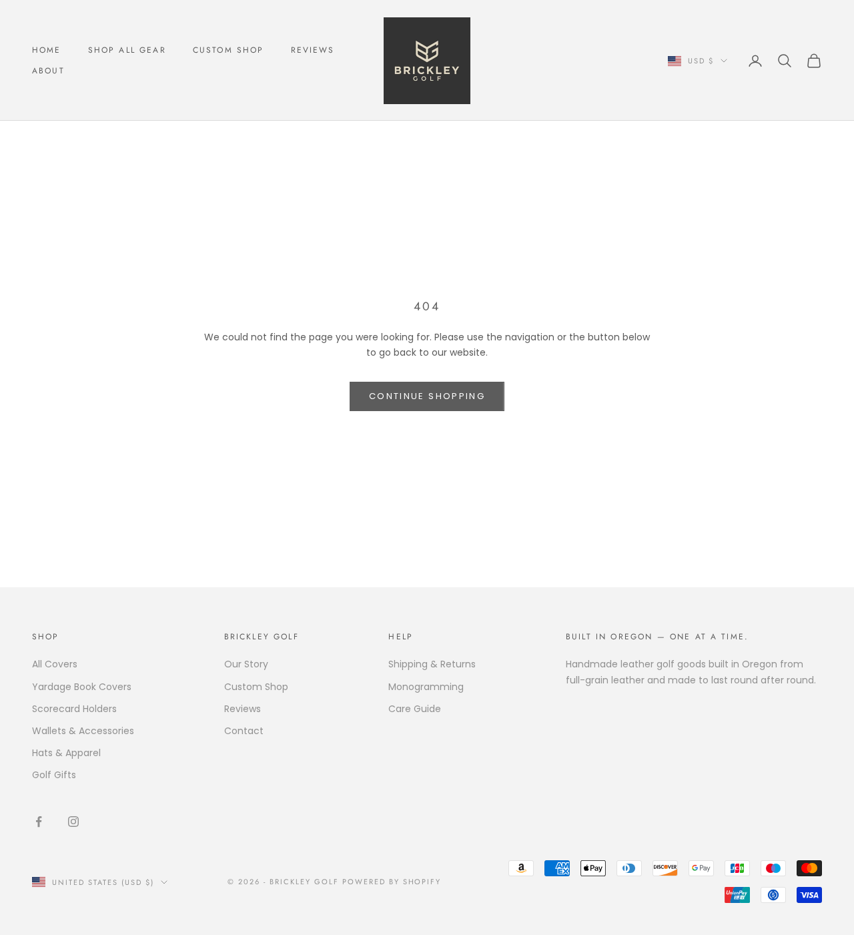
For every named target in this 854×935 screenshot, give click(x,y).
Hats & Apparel (66, 752)
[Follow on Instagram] (73, 821)
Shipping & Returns (432, 664)
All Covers (54, 664)
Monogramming (426, 686)
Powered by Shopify (392, 881)
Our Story (246, 664)
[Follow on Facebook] (38, 821)
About (48, 71)
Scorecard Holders (74, 708)
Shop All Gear (127, 50)
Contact (244, 730)
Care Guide (414, 708)
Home (46, 50)
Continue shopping (427, 396)
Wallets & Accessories (83, 730)
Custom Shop (228, 50)
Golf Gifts (54, 775)
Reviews (313, 50)
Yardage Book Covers (81, 686)
